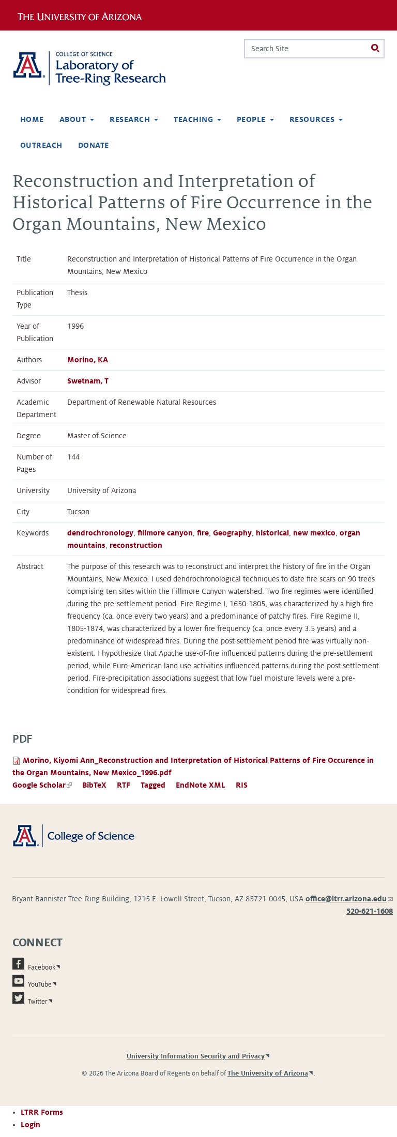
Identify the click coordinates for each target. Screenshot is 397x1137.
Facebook (41, 967)
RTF (123, 785)
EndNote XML (200, 785)
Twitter (38, 1001)
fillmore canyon (165, 533)
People (251, 119)
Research (130, 119)
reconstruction (136, 545)
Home (32, 119)
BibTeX (94, 785)
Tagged (153, 785)
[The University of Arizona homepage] (83, 15)
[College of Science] (85, 835)
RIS (242, 785)
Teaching (193, 119)
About (72, 119)
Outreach (41, 145)
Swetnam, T (88, 381)
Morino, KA (87, 360)
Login (30, 1124)
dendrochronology (100, 533)
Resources (311, 119)
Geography (232, 533)
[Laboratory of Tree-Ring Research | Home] (101, 68)
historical (272, 533)
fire (203, 533)
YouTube (40, 984)
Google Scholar (42, 785)
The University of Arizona (267, 1073)
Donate (93, 145)
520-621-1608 (369, 911)
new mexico (314, 533)
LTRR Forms (42, 1112)
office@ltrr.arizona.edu (349, 899)
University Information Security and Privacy (196, 1056)
